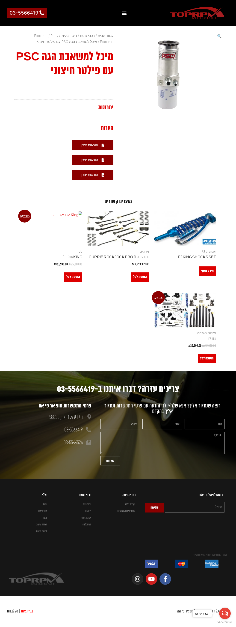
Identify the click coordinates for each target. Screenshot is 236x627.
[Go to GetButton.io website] (225, 622)
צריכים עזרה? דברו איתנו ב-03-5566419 (118, 389)
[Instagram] (137, 579)
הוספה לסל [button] (140, 277)
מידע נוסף (207, 271)
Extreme (40, 35)
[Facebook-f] (165, 579)
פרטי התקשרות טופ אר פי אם (64, 406)
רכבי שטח (87, 35)
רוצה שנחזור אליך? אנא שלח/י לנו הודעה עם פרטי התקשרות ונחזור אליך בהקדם (162, 409)
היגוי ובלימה (68, 35)
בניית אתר (27, 611)
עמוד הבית (105, 35)
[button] (124, 13)
